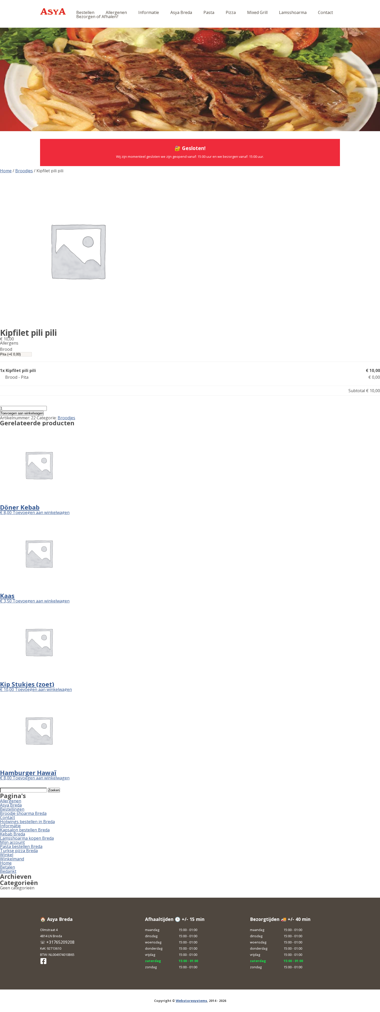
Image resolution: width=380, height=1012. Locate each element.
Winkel (6, 855)
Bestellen (85, 12)
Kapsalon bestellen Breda (25, 830)
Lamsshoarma (293, 12)
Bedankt (8, 871)
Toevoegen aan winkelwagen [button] (41, 512)
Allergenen (116, 12)
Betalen (7, 867)
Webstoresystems (191, 1000)
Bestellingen (12, 809)
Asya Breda (181, 12)
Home (6, 171)
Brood (6, 349)
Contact (325, 12)
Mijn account (12, 842)
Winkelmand (12, 859)
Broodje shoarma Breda (23, 813)
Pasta (208, 12)
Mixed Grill (257, 12)
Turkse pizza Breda (19, 850)
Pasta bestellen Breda (21, 846)
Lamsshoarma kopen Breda (27, 838)
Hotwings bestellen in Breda (27, 821)
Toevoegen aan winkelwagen (22, 413)
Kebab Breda (12, 834)
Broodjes (24, 171)
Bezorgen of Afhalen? (97, 16)
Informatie (148, 12)
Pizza (231, 12)
